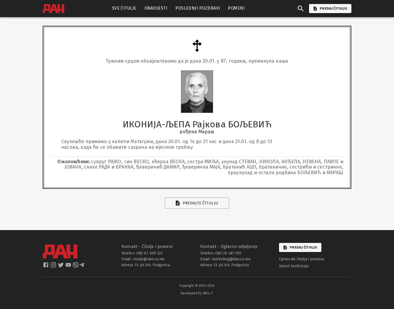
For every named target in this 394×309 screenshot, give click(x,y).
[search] (301, 8)
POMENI (236, 8)
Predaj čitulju (303, 247)
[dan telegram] (82, 266)
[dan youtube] (69, 266)
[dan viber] (76, 266)
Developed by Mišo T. (197, 293)
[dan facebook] (46, 266)
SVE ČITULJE (124, 8)
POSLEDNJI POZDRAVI (197, 8)
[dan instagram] (54, 266)
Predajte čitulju (200, 203)
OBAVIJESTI (156, 8)
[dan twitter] (61, 266)
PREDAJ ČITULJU (333, 8)
